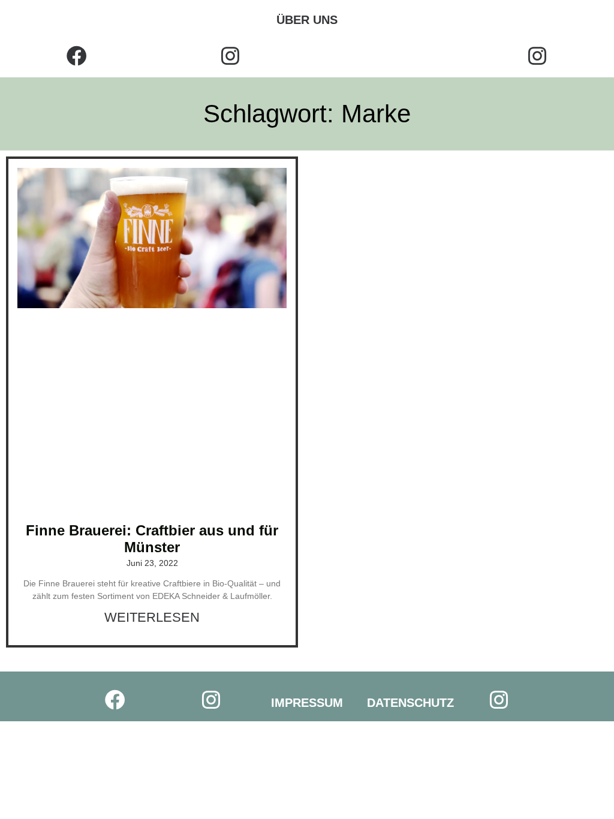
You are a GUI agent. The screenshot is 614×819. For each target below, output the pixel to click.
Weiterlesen (152, 617)
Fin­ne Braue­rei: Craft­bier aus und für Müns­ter (152, 539)
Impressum (307, 702)
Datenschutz (410, 702)
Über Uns (307, 19)
